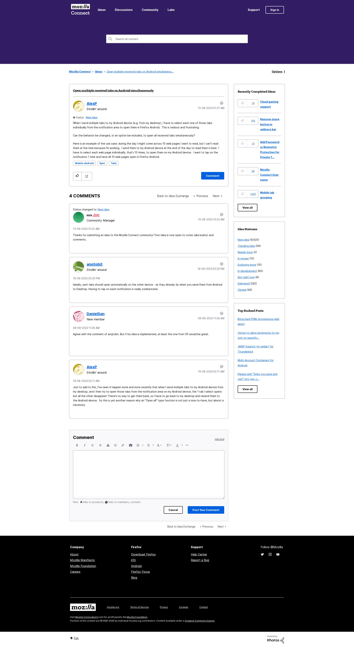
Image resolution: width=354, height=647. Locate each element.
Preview (219, 439)
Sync (102, 163)
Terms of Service (139, 607)
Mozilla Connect (80, 10)
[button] (77, 176)
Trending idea (246, 245)
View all (247, 207)
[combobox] (177, 38)
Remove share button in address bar (269, 124)
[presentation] (77, 445)
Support (254, 10)
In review (243, 258)
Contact (203, 607)
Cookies (183, 607)
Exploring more (247, 264)
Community (150, 10)
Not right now (246, 277)
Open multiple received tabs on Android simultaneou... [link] (140, 71)
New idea (91, 117)
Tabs (114, 163)
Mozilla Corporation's (87, 617)
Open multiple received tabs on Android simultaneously (113, 90)
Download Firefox (143, 554)
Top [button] (76, 638)
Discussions (124, 10)
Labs (171, 10)
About (74, 554)
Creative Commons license (199, 620)
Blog (134, 577)
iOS (133, 560)
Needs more (245, 252)
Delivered (244, 283)
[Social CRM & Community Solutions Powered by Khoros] (275, 639)
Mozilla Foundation (83, 566)
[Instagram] (270, 554)
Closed (242, 289)
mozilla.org (113, 607)
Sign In (274, 9)
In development (247, 270)
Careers (75, 572)
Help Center (199, 554)
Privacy (164, 607)
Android (136, 566)
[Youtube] (278, 554)
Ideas (102, 10)
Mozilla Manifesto (82, 560)
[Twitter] (262, 554)
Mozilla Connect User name (269, 174)
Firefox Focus (140, 572)
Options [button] (277, 71)
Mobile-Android (84, 163)
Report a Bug (200, 560)
